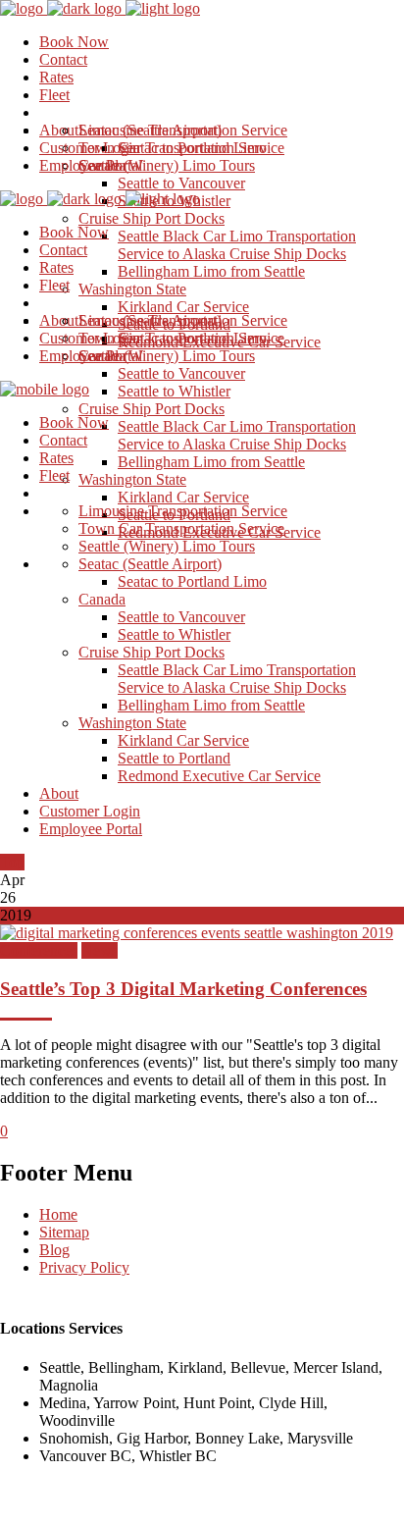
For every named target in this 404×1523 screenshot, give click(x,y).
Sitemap (64, 1232)
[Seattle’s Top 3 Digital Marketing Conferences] (196, 932)
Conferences (38, 950)
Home (58, 1214)
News (99, 950)
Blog (54, 1249)
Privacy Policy (84, 1267)
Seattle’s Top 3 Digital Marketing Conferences (183, 988)
